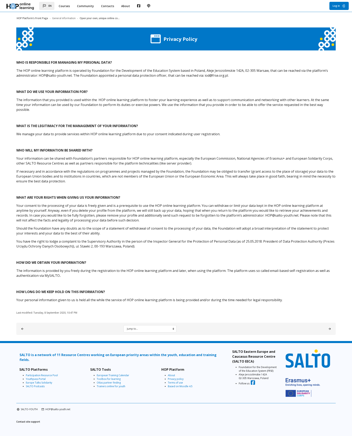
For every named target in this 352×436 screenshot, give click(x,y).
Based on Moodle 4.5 (180, 386)
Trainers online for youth (111, 386)
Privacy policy (176, 379)
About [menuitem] (125, 6)
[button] (46, 6)
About (171, 375)
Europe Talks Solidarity (39, 382)
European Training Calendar (113, 375)
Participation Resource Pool (42, 375)
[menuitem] (138, 6)
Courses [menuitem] (64, 6)
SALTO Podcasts (35, 386)
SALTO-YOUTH (29, 409)
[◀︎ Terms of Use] (22, 329)
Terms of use (175, 382)
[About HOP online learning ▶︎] (330, 329)
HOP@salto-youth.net (57, 409)
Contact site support (28, 421)
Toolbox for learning (109, 379)
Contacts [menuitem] (107, 6)
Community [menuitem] (85, 6)
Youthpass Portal (36, 379)
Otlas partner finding (109, 382)
